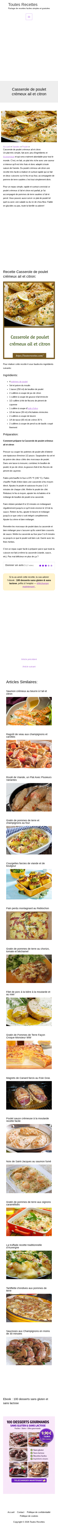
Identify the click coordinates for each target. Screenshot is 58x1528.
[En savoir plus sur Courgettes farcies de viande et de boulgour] (29, 884)
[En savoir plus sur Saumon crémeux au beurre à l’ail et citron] (29, 711)
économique (8, 157)
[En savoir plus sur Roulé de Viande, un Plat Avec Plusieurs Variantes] (29, 797)
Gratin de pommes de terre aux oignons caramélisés (28, 1203)
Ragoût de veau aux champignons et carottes (26, 735)
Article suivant (29, 666)
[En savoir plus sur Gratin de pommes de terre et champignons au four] (29, 840)
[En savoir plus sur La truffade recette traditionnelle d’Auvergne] (29, 1265)
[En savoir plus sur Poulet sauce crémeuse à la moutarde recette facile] (29, 1138)
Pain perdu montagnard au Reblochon (27, 908)
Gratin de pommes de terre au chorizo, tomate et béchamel (28, 950)
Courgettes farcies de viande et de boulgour (25, 864)
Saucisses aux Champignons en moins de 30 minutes (28, 1332)
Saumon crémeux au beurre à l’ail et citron (26, 692)
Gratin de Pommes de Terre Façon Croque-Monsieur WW (25, 1036)
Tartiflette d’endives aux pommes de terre (26, 1289)
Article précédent (29, 659)
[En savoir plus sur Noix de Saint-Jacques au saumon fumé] (29, 1178)
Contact (20, 1512)
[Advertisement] (29, 50)
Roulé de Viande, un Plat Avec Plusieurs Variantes (29, 778)
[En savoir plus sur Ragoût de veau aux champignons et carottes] (29, 754)
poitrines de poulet (19, 382)
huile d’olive (32, 408)
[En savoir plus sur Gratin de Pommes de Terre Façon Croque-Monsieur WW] (29, 1054)
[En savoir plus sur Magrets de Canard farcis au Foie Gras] (29, 1095)
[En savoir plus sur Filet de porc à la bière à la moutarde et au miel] (29, 1011)
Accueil (11, 1512)
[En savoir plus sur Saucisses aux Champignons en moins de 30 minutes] (29, 1351)
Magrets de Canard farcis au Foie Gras (28, 1077)
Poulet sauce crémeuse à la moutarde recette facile (27, 1119)
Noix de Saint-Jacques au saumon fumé (28, 1161)
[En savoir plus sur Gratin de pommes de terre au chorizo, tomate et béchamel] (29, 969)
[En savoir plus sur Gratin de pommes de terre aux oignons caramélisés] (29, 1222)
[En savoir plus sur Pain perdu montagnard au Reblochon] (29, 925)
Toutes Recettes (23, 4)
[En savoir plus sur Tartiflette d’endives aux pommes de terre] (29, 1308)
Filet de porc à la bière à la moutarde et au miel (28, 993)
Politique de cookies (29, 1516)
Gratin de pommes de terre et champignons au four (22, 821)
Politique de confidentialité (38, 1512)
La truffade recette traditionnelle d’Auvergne (24, 1246)
